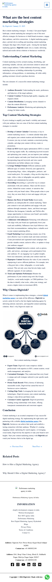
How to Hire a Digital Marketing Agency (21, 464)
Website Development (26, 513)
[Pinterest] (34, 564)
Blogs (26, 524)
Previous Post (16, 446)
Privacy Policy (26, 527)
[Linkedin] (29, 564)
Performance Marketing (26, 518)
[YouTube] (23, 564)
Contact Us (26, 533)
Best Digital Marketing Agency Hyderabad (26, 521)
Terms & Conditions (26, 530)
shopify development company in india (26, 510)
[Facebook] (12, 564)
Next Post (37, 446)
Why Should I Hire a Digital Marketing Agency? (24, 473)
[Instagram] (18, 564)
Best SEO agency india (26, 515)
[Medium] (39, 564)
